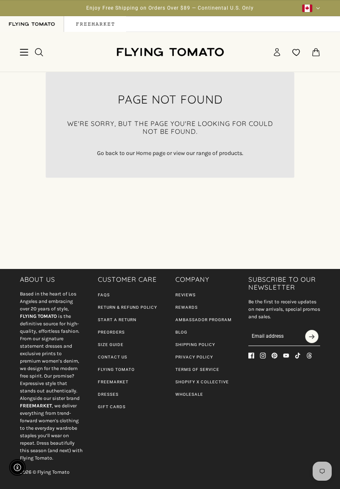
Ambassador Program (203, 319)
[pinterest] (274, 355)
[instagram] (262, 355)
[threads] (309, 355)
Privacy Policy (194, 357)
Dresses (108, 394)
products (230, 153)
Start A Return (117, 319)
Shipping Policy (195, 344)
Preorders (111, 332)
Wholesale (189, 394)
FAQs (104, 295)
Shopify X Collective (202, 382)
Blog (181, 332)
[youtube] (286, 355)
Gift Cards (112, 406)
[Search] (39, 52)
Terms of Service (197, 369)
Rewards (186, 307)
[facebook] (251, 355)
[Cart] (316, 52)
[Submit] (311, 336)
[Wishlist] (296, 52)
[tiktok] (297, 355)
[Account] (277, 52)
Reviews (185, 295)
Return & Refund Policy (127, 307)
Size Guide (111, 344)
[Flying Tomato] (170, 52)
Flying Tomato (116, 369)
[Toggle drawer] (24, 52)
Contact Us (112, 357)
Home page (150, 153)
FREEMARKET (113, 382)
